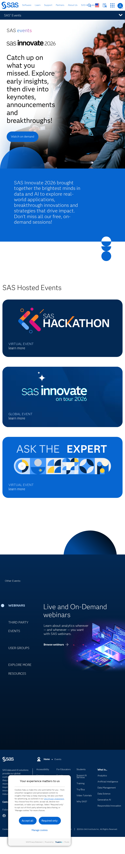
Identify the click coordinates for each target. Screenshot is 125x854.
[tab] (21, 605)
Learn (38, 5)
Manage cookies (40, 830)
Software (26, 5)
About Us (72, 5)
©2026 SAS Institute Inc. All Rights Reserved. (97, 829)
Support (48, 5)
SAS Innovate (88, 5)
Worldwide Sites (97, 5)
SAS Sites (112, 5)
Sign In (120, 6)
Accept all (27, 820)
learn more (16, 348)
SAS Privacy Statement (54, 798)
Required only (50, 820)
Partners (60, 5)
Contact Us (105, 5)
